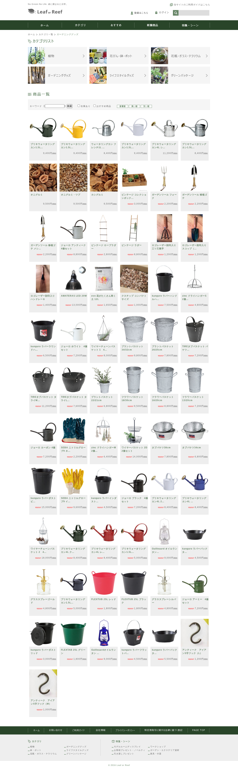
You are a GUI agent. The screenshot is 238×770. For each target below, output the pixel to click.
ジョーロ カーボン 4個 (43, 447)
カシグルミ (97, 194)
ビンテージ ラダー (132, 245)
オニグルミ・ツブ (70, 194)
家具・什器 (155, 754)
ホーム (31, 34)
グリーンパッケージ (76, 754)
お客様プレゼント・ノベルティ (129, 750)
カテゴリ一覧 (46, 34)
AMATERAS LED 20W (74, 296)
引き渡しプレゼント (124, 754)
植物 (32, 746)
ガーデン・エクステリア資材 (164, 750)
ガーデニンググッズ (76, 746)
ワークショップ (158, 746)
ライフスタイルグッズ (77, 750)
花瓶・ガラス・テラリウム (43, 754)
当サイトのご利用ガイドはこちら (192, 4)
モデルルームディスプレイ (127, 746)
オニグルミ (37, 194)
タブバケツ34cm (191, 447)
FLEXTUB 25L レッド (103, 599)
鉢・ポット (35, 750)
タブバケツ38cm (161, 447)
